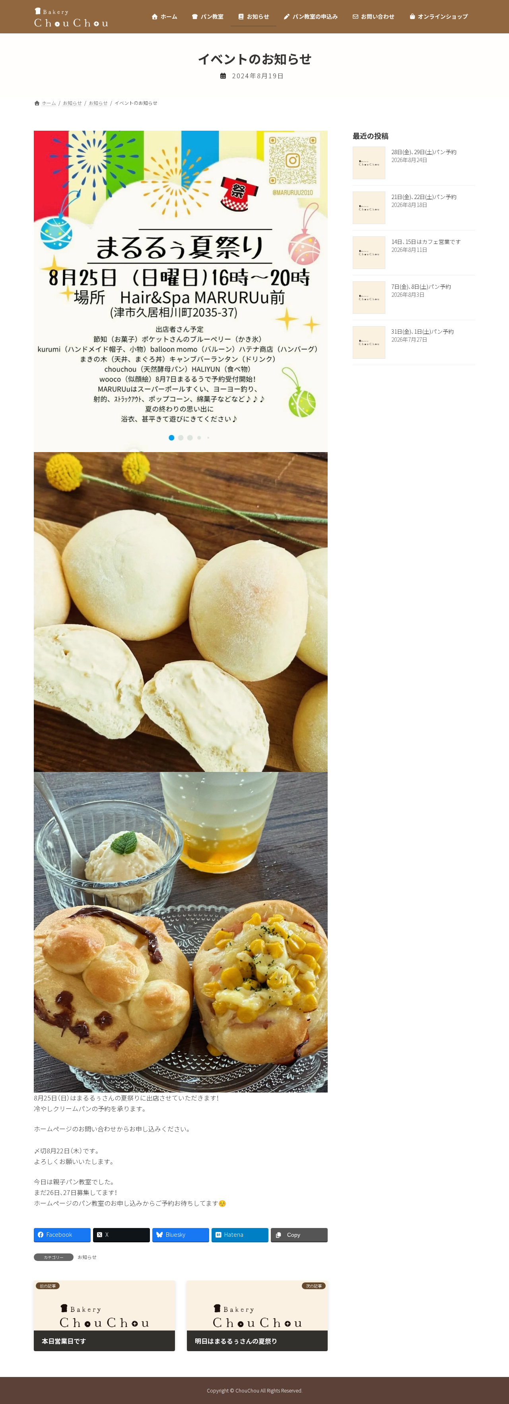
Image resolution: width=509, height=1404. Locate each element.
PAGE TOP (490, 1354)
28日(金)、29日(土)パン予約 (424, 152)
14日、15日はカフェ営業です (426, 242)
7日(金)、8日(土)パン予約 (421, 286)
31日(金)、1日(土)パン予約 (422, 331)
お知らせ (87, 1256)
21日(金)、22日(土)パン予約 (424, 197)
